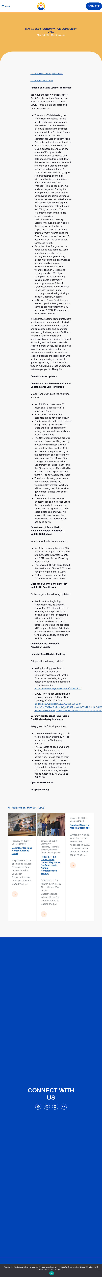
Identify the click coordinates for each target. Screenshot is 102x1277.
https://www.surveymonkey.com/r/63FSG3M (57, 688)
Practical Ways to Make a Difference (80, 826)
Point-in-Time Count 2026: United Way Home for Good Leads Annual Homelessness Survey (50, 865)
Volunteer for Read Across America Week (22, 851)
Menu (7, 6)
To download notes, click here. (46, 73)
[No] (99, 1270)
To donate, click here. (41, 80)
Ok (52, 1273)
